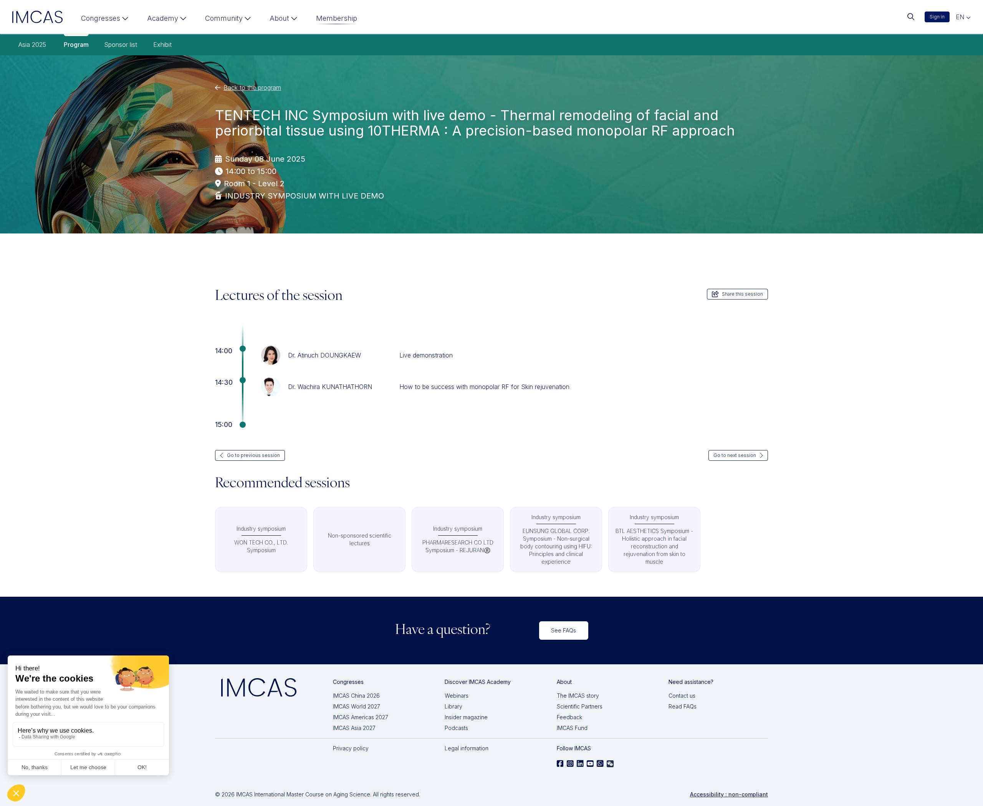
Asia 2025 (32, 44)
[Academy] (167, 20)
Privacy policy (351, 748)
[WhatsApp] (600, 763)
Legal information (466, 748)
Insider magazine (466, 717)
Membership (336, 18)
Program (76, 44)
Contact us (682, 695)
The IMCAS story (578, 695)
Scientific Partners (579, 706)
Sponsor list (120, 44)
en (961, 17)
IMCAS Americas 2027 (360, 717)
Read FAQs (683, 706)
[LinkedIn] (580, 763)
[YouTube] (590, 763)
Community (224, 18)
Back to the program (252, 87)
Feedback (569, 717)
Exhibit (162, 44)
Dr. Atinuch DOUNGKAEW (324, 355)
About (279, 18)
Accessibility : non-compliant (729, 794)
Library (453, 706)
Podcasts (456, 728)
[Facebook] (560, 763)
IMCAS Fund (572, 728)
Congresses (100, 18)
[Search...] (910, 17)
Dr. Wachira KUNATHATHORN (330, 387)
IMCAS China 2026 (356, 695)
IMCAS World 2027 (356, 706)
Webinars (456, 695)
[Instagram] (570, 763)
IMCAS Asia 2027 (354, 728)
